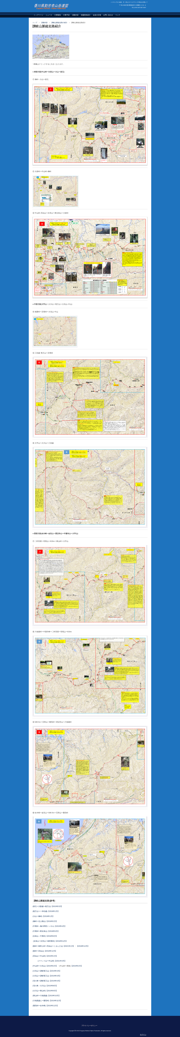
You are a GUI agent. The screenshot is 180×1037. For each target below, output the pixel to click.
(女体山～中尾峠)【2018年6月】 (45, 936)
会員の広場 (97, 15)
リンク (117, 15)
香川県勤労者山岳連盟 (48, 12)
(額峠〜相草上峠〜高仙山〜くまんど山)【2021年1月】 (54, 946)
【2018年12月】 (82, 946)
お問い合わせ (108, 15)
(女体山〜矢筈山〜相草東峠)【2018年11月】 (50, 941)
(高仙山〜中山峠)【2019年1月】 (45, 956)
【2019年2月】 (77, 966)
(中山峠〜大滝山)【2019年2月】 (45, 966)
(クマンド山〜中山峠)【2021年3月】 (52, 961)
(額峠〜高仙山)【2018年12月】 (45, 951)
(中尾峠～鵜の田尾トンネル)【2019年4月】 (49, 926)
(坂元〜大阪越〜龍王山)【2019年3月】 (48, 906)
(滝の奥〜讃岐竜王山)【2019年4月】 (47, 981)
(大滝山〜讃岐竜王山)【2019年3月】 (47, 971)
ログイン (143, 1035)
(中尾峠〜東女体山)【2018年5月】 (46, 931)
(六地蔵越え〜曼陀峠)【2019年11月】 (47, 1001)
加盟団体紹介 (85, 15)
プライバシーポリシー (89, 1025)
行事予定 (66, 15)
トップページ (38, 15)
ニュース (49, 15)
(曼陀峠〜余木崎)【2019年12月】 (46, 1006)
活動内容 (75, 15)
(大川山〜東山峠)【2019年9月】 (45, 991)
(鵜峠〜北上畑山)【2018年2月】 (45, 921)
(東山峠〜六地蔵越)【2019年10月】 (46, 996)
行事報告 (57, 15)
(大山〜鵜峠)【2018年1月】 (43, 916)
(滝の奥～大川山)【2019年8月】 (45, 986)
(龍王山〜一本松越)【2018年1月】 (46, 911)
